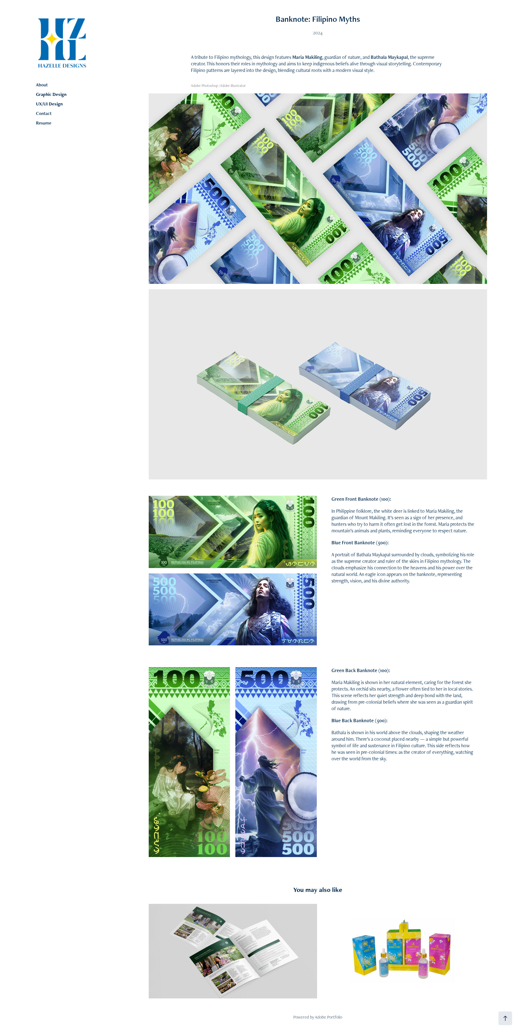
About (42, 85)
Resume (43, 123)
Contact (43, 113)
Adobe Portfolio (328, 1017)
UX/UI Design (49, 104)
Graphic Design (51, 94)
